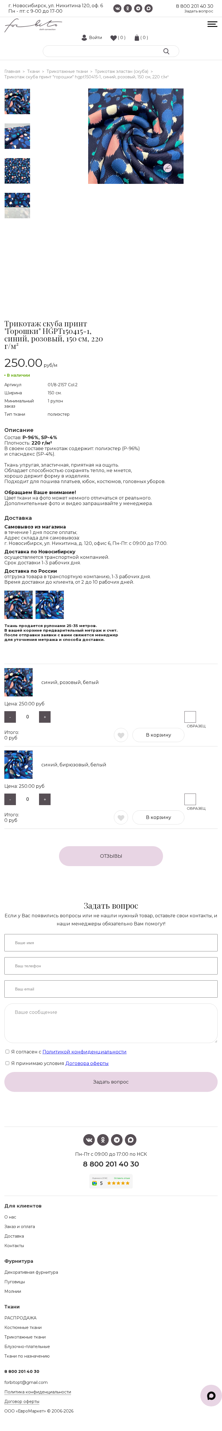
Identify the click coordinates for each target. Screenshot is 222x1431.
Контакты (14, 1245)
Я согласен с (68, 1052)
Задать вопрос (198, 11)
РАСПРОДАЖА (20, 1318)
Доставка (14, 1236)
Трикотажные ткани (25, 1337)
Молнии (12, 1291)
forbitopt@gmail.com (26, 1382)
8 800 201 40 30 (194, 6)
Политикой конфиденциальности (84, 1052)
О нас (10, 1217)
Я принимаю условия (59, 1063)
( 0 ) (121, 37)
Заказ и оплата (19, 1226)
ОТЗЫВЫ (111, 856)
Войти (95, 37)
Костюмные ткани (23, 1327)
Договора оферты (87, 1063)
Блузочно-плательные (27, 1346)
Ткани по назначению (27, 1356)
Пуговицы (14, 1281)
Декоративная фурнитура (31, 1272)
